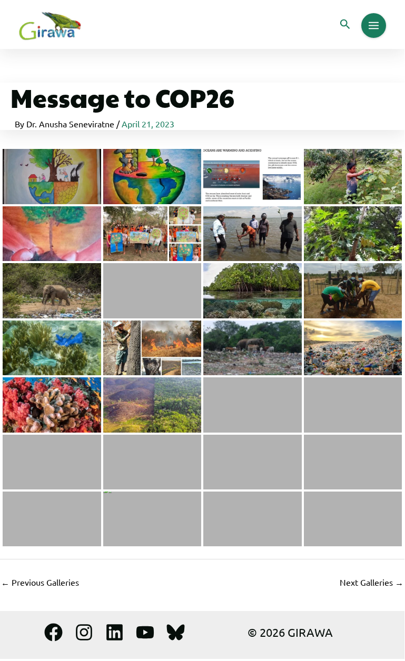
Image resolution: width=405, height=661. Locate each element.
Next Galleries (371, 582)
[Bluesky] (175, 632)
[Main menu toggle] (373, 25)
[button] (345, 24)
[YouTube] (145, 632)
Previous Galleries (40, 582)
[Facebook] (53, 632)
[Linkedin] (114, 632)
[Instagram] (84, 632)
